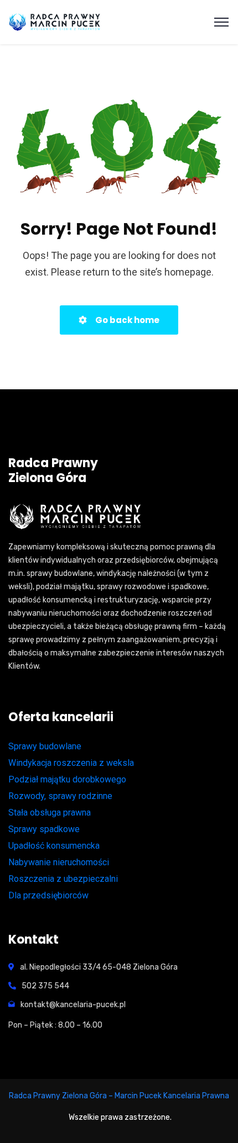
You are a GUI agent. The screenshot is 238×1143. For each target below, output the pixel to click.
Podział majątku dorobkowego (67, 779)
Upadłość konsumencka (54, 845)
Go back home (126, 320)
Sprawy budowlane (44, 746)
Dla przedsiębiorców (48, 895)
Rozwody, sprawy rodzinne (60, 796)
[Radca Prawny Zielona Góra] (55, 22)
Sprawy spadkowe (44, 829)
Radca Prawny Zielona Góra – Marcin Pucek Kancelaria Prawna (119, 1095)
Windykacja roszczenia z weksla (71, 763)
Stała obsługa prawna (49, 812)
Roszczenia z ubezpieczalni (63, 879)
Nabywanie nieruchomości (58, 862)
